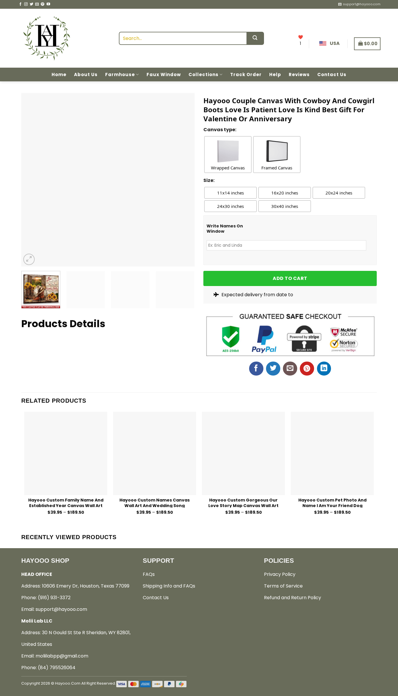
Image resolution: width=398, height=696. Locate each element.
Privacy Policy (279, 574)
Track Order (246, 74)
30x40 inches (284, 206)
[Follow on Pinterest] (42, 4)
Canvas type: (219, 129)
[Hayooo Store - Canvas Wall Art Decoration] (46, 38)
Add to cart (290, 278)
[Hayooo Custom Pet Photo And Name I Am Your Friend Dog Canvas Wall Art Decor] (332, 453)
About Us (86, 74)
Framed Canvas (276, 168)
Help (275, 74)
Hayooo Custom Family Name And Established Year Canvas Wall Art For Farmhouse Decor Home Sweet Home (65, 502)
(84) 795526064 (56, 667)
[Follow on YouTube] (48, 4)
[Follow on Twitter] (31, 4)
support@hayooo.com (61, 609)
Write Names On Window (225, 228)
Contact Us (331, 74)
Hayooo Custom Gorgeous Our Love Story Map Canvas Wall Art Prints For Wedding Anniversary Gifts (243, 502)
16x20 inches (284, 193)
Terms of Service (283, 586)
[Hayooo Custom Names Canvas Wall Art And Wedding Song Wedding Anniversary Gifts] (154, 453)
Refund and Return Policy (292, 597)
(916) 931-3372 (54, 597)
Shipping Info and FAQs (169, 586)
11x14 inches (230, 193)
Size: (208, 180)
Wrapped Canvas (228, 168)
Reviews (299, 74)
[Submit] (255, 38)
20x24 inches (338, 193)
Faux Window (164, 74)
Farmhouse (120, 74)
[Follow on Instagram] (26, 4)
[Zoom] (29, 259)
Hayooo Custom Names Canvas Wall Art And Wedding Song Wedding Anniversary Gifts (154, 502)
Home (59, 74)
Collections (204, 74)
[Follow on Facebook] (20, 4)
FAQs (149, 574)
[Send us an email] (37, 4)
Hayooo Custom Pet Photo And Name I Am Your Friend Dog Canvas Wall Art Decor (332, 502)
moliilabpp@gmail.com (62, 656)
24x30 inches (230, 206)
